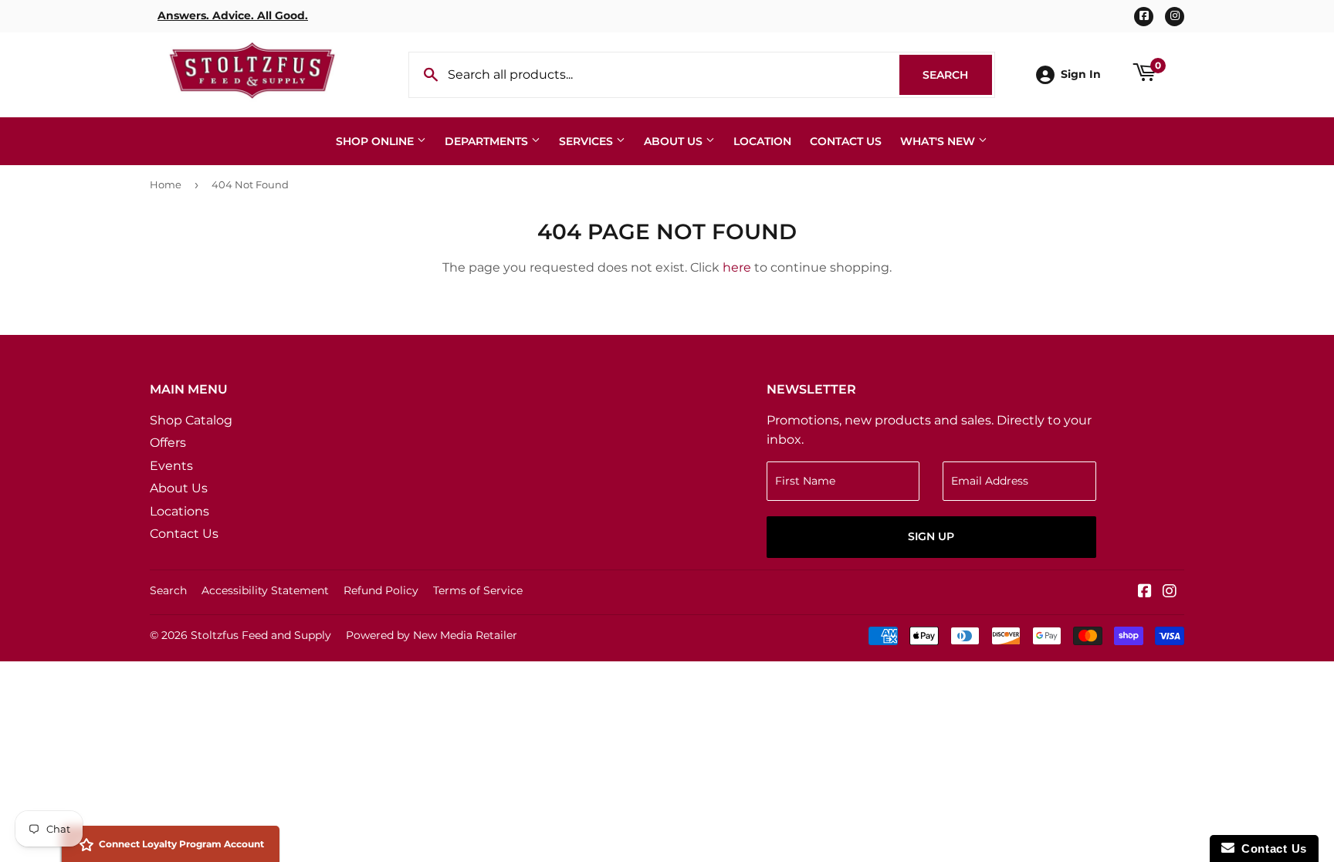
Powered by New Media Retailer (431, 635)
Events (171, 465)
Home (165, 184)
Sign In (1081, 74)
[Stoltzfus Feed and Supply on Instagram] (1170, 592)
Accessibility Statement (265, 590)
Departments (488, 141)
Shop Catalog (191, 420)
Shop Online (376, 141)
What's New (939, 141)
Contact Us (846, 141)
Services (587, 141)
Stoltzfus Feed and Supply (261, 635)
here (737, 267)
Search (957, 75)
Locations (179, 511)
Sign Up (931, 536)
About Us (675, 141)
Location (762, 141)
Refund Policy (381, 590)
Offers (168, 442)
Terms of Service (478, 590)
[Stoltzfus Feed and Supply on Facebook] (1145, 592)
